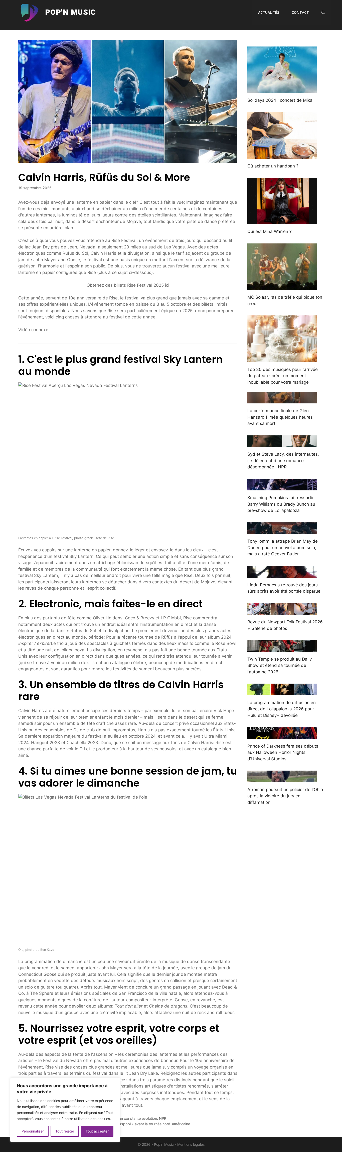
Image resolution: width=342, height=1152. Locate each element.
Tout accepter (97, 1131)
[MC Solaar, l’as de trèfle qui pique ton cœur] (282, 286)
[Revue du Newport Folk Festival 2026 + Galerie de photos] (282, 611)
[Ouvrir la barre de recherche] (323, 12)
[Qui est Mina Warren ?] (282, 220)
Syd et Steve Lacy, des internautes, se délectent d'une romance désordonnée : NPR (283, 460)
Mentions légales (191, 1144)
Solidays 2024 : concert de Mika (279, 100)
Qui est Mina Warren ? (269, 231)
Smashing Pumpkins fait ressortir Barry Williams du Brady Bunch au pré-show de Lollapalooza (281, 504)
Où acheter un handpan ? (272, 165)
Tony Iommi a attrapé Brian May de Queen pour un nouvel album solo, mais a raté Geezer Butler (282, 547)
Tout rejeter (64, 1131)
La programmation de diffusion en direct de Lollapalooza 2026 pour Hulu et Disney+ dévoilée (281, 709)
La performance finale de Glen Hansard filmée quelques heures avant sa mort (280, 417)
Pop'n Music (70, 12)
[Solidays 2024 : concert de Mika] (282, 89)
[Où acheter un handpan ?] (282, 155)
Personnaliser (33, 1131)
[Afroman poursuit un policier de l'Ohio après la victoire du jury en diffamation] (282, 778)
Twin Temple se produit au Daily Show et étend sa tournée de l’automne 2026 (279, 665)
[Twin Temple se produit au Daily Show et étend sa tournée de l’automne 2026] (282, 648)
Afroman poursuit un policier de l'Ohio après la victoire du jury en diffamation (285, 796)
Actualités (268, 12)
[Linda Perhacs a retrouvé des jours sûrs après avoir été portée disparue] (282, 574)
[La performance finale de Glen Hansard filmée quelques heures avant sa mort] (282, 400)
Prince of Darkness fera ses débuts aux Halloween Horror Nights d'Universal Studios (282, 752)
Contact (300, 12)
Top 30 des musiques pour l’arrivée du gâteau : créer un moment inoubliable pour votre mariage (282, 376)
